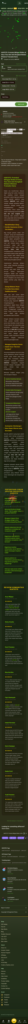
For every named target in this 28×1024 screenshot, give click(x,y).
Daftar (14, 1021)
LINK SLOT (11, 8)
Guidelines (4, 978)
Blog (2, 931)
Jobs (2, 960)
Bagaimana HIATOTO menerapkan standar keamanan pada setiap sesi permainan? (12, 501)
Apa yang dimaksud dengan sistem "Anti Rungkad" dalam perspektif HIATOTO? (13, 511)
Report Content (5, 907)
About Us (3, 947)
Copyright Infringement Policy (9, 912)
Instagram (6, 994)
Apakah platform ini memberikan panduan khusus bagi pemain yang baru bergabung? (13, 560)
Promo (3, 1022)
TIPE (18, 129)
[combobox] (19, 3)
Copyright (4, 983)
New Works (4, 929)
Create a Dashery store (7, 965)
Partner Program (5, 952)
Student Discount (6, 934)
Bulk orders (4, 941)
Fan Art (3, 926)
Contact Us (4, 986)
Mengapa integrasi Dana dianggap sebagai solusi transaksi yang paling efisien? (13, 520)
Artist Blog (4, 962)
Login (9, 1022)
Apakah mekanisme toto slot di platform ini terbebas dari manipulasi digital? (13, 529)
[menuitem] (3, 8)
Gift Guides (4, 924)
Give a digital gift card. (17, 116)
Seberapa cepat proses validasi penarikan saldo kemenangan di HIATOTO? (13, 570)
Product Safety (5, 981)
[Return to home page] (8, 3)
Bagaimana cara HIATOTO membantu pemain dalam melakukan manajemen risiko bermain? (13, 539)
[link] (5, 838)
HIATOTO (3, 8)
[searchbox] (14, 833)
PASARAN (4, 129)
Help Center (4, 976)
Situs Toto (4, 939)
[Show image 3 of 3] (15, 48)
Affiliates (3, 955)
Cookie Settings (5, 988)
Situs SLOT (4, 957)
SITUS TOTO (21, 8)
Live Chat (25, 1022)
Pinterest (6, 1004)
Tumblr (6, 1002)
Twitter (6, 999)
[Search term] (19, 3)
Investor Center (5, 950)
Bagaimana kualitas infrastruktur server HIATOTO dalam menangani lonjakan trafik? (13, 550)
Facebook (6, 997)
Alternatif (19, 1022)
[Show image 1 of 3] (12, 48)
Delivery (3, 971)
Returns (3, 973)
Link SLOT (4, 936)
